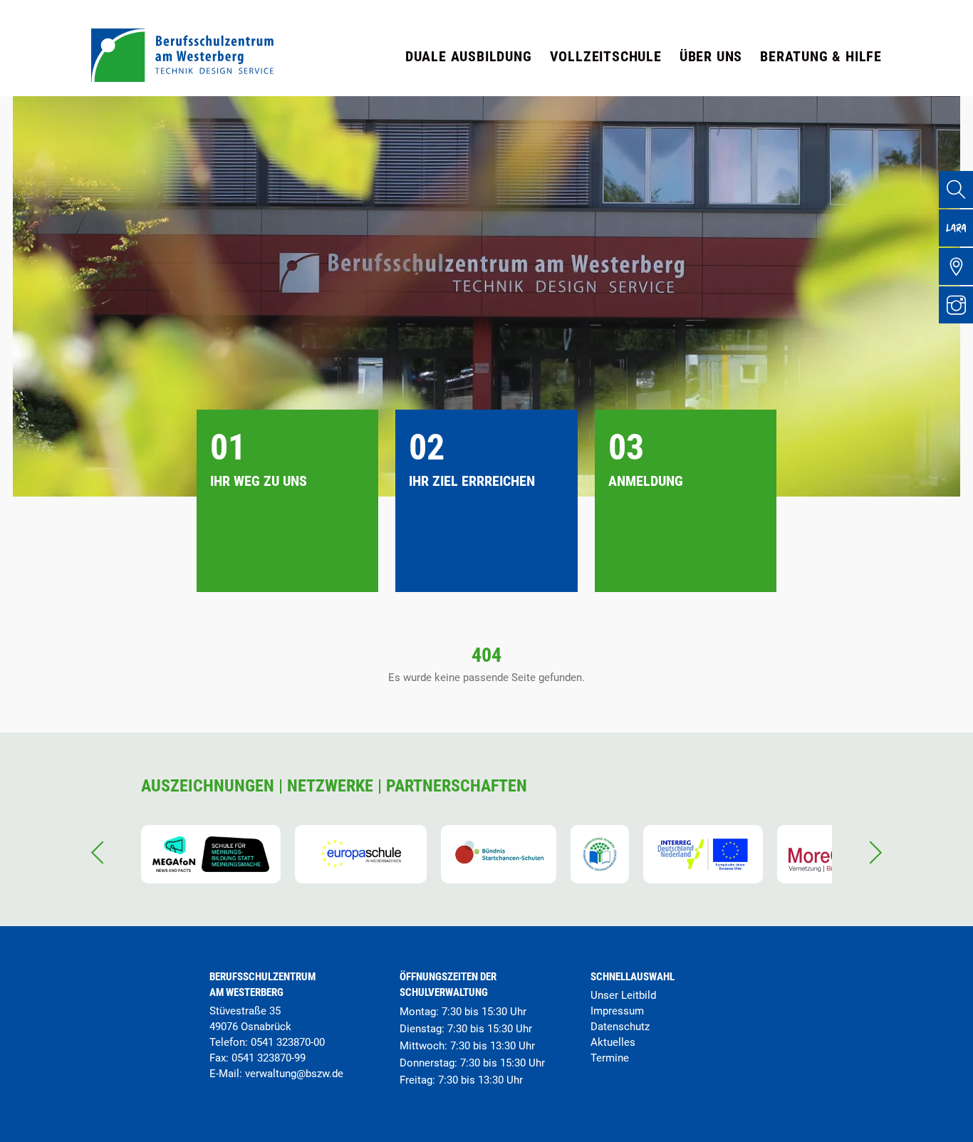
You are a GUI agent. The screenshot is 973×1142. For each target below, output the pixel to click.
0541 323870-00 (288, 1042)
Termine (609, 1058)
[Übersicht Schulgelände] (956, 266)
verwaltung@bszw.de (294, 1073)
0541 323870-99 (268, 1058)
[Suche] (956, 189)
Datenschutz (620, 1026)
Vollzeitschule (606, 56)
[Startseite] (182, 78)
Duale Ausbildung (468, 56)
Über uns (711, 56)
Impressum (617, 1011)
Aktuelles (612, 1042)
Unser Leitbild (623, 995)
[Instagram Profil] (956, 304)
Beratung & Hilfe (821, 56)
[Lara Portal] (956, 227)
